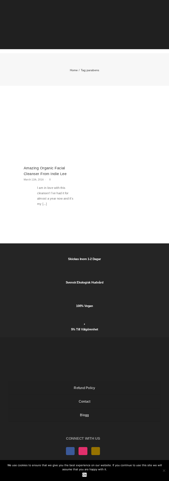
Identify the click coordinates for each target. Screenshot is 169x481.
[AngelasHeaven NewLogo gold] (84, 341)
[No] (164, 470)
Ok (84, 474)
